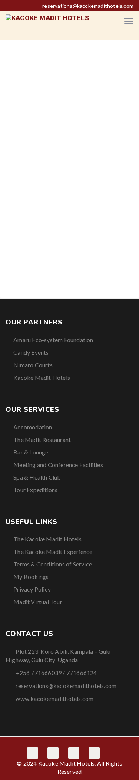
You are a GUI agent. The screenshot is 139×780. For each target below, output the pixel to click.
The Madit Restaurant (42, 439)
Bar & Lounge (30, 452)
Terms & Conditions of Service (52, 564)
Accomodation (32, 426)
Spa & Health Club (37, 477)
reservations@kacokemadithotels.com (87, 6)
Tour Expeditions (35, 489)
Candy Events (31, 352)
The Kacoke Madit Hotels (47, 538)
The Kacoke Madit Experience (52, 551)
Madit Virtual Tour (37, 601)
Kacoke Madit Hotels (41, 377)
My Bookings (31, 576)
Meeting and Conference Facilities (58, 464)
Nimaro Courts (33, 364)
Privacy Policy (32, 589)
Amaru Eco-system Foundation (53, 339)
